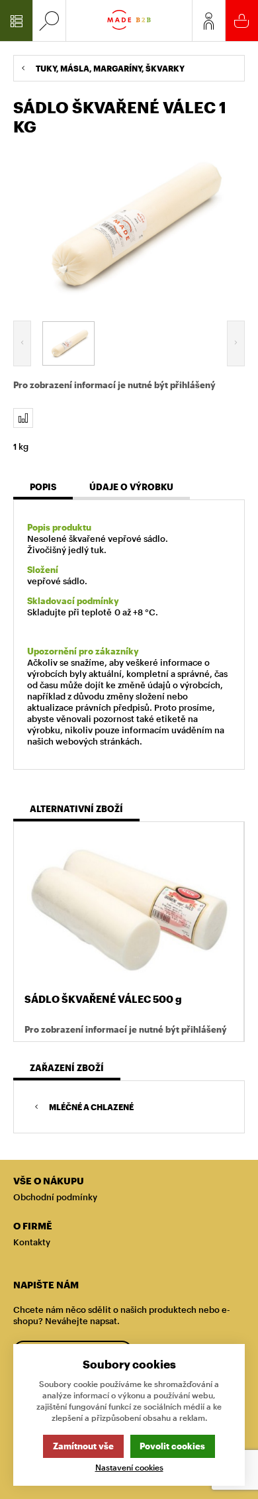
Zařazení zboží (67, 1067)
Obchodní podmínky (55, 1197)
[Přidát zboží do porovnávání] (23, 418)
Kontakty (31, 1242)
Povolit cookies (172, 1446)
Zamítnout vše (83, 1446)
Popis (43, 487)
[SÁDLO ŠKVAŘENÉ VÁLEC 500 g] (128, 909)
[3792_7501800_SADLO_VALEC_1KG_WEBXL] (129, 226)
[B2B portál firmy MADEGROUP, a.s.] (129, 20)
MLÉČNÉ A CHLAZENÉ (91, 1106)
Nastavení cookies (129, 1467)
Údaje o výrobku (131, 487)
